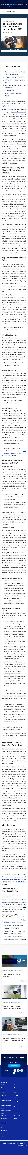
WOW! (15, 1098)
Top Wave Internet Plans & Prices (15, 77)
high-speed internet (18, 112)
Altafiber (3, 1098)
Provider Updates (11, 21)
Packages (3, 1127)
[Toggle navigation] (25, 11)
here (24, 907)
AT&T (2, 1087)
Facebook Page (8, 939)
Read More (22, 981)
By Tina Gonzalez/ (6, 1034)
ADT (15, 1092)
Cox (15, 1087)
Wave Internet (16, 181)
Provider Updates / (14, 1002)
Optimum (16, 1095)
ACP (2, 1125)
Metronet (16, 1106)
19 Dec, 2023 (18, 1034)
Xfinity (15, 1084)
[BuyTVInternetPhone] (8, 11)
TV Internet (4, 1130)
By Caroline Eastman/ (7, 970)
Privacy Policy (22, 1145)
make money (13, 4)
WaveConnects (17, 933)
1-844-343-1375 (21, 881)
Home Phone (4, 1133)
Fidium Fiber (4, 1115)
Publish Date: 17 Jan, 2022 (7, 32)
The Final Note (9, 90)
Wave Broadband (7, 109)
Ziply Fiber (4, 1118)
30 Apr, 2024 (19, 970)
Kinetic (3, 1092)
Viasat (15, 1118)
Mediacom (3, 1090)
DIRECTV (16, 1090)
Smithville (16, 1101)
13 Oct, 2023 (20, 1002)
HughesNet (3, 1095)
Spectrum (3, 1084)
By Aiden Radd (5, 21)
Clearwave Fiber (18, 1115)
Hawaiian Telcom (18, 1112)
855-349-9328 (14, 1065)
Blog (2, 1135)
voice (16, 114)
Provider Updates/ (14, 970)
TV (10, 114)
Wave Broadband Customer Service (14, 879)
